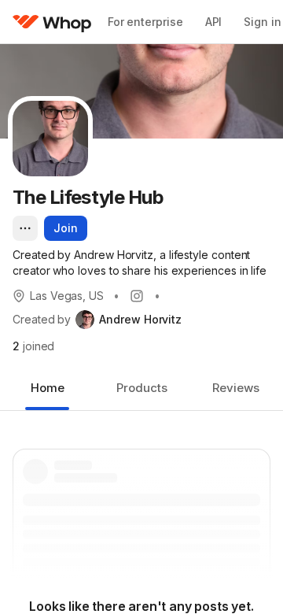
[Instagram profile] (137, 296)
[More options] (25, 228)
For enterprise (145, 21)
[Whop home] (52, 22)
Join (65, 228)
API (213, 21)
